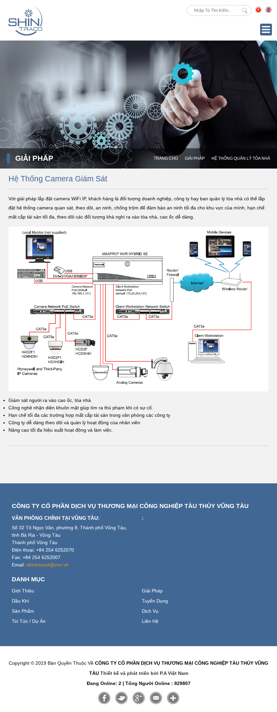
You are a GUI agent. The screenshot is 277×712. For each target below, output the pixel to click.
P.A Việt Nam (174, 673)
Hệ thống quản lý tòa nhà (240, 158)
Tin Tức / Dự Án (29, 621)
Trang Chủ (166, 158)
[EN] (268, 11)
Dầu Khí (20, 601)
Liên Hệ (150, 621)
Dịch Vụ (150, 611)
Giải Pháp (195, 158)
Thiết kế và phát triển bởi (129, 673)
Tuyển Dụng (155, 601)
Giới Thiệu (23, 590)
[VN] (258, 11)
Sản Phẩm (23, 611)
